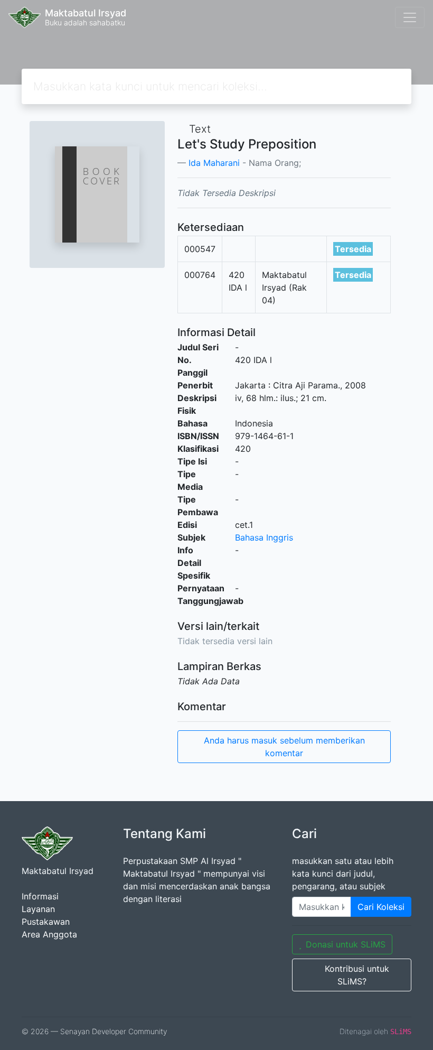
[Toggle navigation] (410, 17)
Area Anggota (49, 934)
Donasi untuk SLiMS (345, 944)
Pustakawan (46, 921)
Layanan (38, 909)
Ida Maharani (214, 162)
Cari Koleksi (380, 907)
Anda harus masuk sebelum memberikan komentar (284, 746)
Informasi (40, 896)
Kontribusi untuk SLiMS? (357, 975)
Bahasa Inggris (264, 537)
